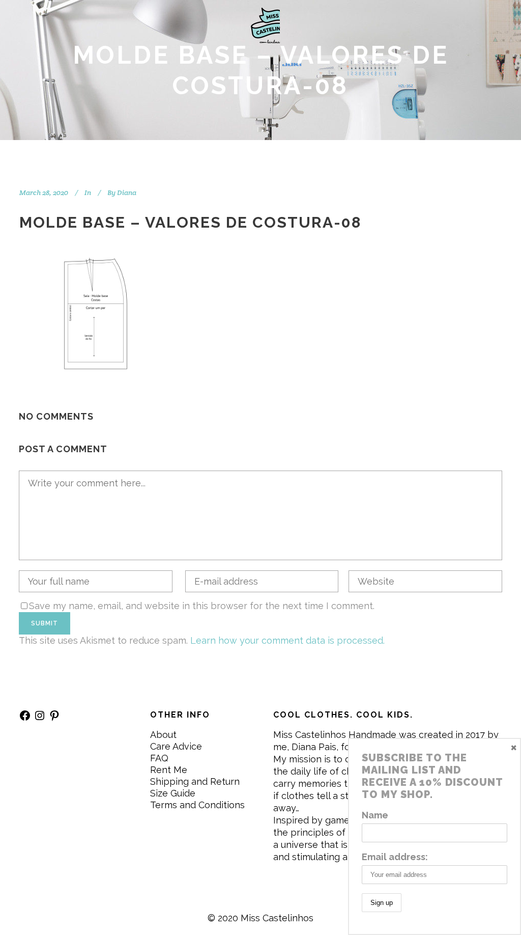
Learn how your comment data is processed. (287, 640)
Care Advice (176, 746)
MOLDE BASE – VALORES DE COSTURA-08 (190, 222)
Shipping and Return (195, 781)
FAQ (159, 758)
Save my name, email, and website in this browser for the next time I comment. (201, 605)
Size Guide (172, 793)
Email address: (395, 856)
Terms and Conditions (197, 805)
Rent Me (168, 769)
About (163, 734)
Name (375, 815)
